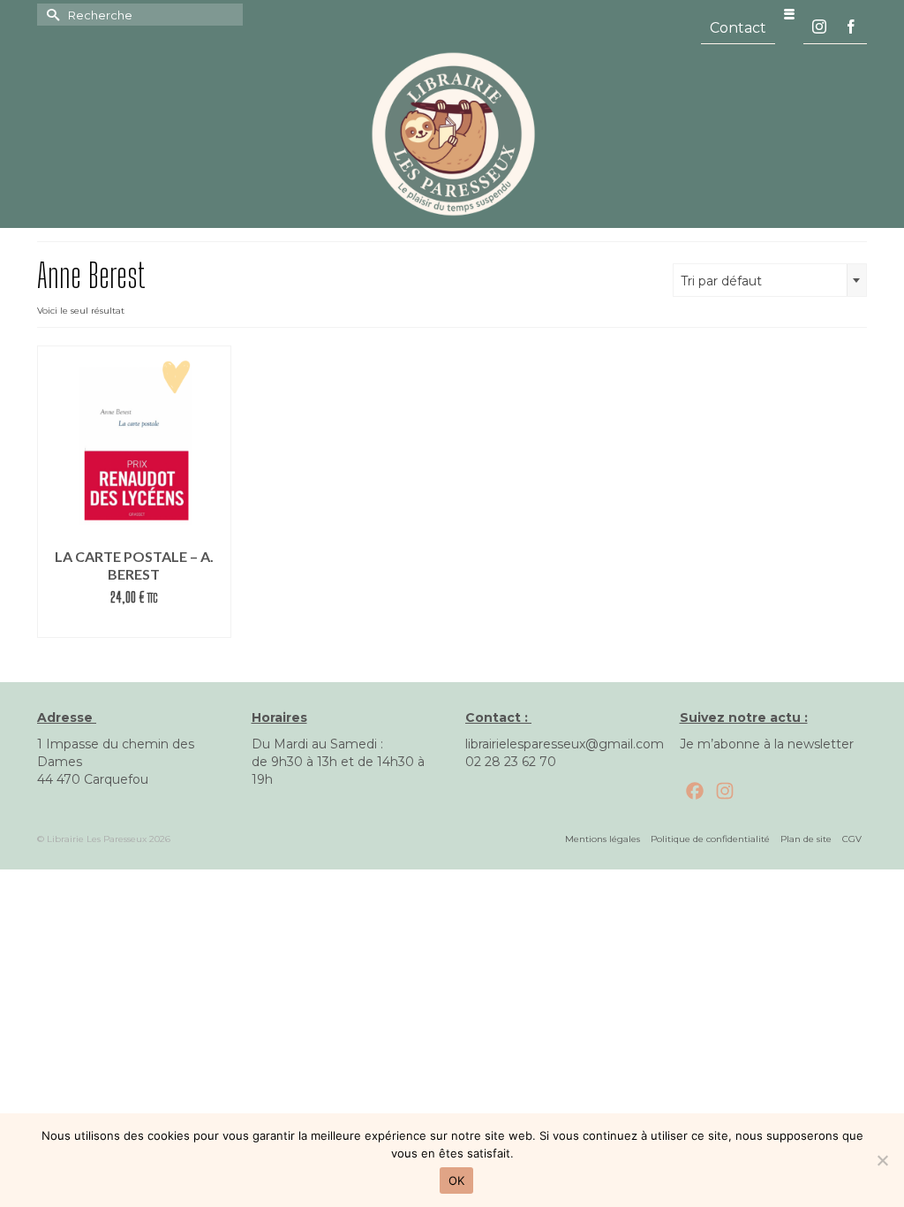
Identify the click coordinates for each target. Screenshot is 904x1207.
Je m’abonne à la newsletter (767, 744)
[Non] (882, 1160)
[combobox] (770, 280)
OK (456, 1180)
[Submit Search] (50, 15)
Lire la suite (134, 624)
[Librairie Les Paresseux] (452, 132)
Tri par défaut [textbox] (721, 281)
